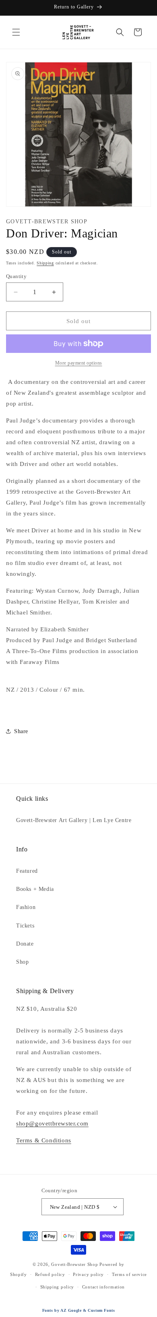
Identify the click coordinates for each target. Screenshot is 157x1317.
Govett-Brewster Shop (74, 1264)
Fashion (25, 907)
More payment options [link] (78, 363)
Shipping (45, 263)
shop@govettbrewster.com (52, 1123)
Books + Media (35, 889)
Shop (22, 962)
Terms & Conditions (43, 1140)
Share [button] (21, 731)
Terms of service (129, 1274)
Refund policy (50, 1274)
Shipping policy (57, 1286)
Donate (25, 944)
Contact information (103, 1286)
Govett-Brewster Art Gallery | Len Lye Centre (73, 820)
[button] (16, 32)
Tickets (25, 926)
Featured (27, 871)
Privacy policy (88, 1274)
